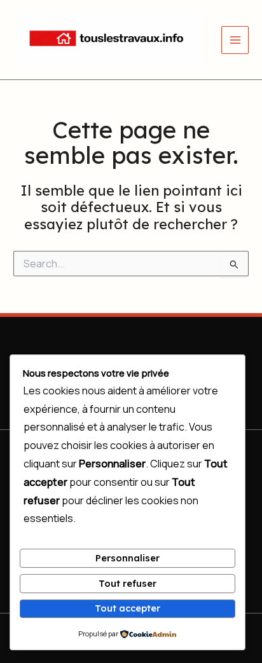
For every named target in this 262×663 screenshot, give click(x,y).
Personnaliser (127, 558)
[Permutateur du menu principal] (235, 40)
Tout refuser (127, 583)
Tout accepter (127, 608)
